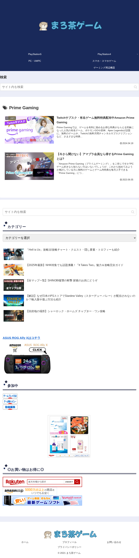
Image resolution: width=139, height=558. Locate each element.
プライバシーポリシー (69, 547)
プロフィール (69, 542)
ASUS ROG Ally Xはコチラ (21, 338)
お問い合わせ (114, 542)
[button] (135, 87)
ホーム (24, 542)
